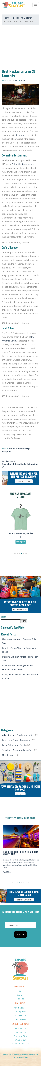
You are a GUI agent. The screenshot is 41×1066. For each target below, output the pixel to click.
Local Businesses (20, 1043)
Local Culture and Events (14, 745)
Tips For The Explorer (22, 17)
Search (3, 617)
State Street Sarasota (9, 461)
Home (6, 17)
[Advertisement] (20, 48)
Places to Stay (20, 1036)
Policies (20, 998)
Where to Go (20, 1028)
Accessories (20, 1015)
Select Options (20, 542)
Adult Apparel (20, 1008)
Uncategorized (6, 452)
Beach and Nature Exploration (16, 740)
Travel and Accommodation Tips (19, 449)
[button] (14, 553)
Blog (20, 991)
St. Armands (21, 135)
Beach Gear (20, 1019)
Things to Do (20, 1032)
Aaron (23, 81)
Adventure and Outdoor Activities (18, 735)
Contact (20, 995)
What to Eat (20, 1040)
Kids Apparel (20, 1011)
